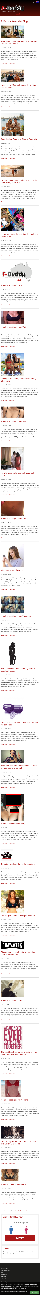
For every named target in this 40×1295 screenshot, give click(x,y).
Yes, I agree (34, 1292)
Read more (4, 63)
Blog (2, 1272)
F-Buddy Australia (37, 2)
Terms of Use (4, 1268)
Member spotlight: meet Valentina (16, 616)
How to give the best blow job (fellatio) (18, 916)
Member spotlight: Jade (11, 1000)
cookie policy (23, 1288)
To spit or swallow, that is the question (18, 864)
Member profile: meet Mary (13, 824)
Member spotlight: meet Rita (13, 421)
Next (20, 1238)
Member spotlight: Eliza (11, 285)
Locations (3, 1276)
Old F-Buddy (4, 1280)
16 (26, 1211)
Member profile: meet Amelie (14, 1184)
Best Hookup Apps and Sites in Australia (19, 139)
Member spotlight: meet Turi (13, 327)
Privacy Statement (5, 1270)
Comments (12, 63)
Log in (33, 2)
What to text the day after (12, 570)
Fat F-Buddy (4, 1278)
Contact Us (4, 1274)
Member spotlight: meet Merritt (14, 1100)
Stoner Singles (4, 1282)
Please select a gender (20, 1222)
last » (35, 1211)
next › (30, 1211)
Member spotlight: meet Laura (14, 518)
